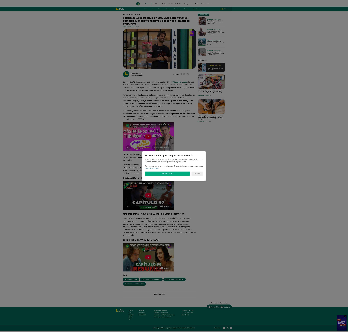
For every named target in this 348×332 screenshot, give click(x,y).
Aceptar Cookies (167, 174)
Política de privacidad (151, 168)
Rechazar (197, 174)
